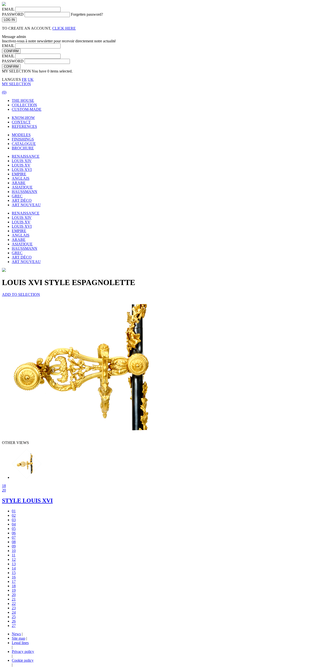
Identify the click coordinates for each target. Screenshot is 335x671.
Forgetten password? (87, 14)
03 (14, 520)
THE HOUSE (23, 100)
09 (14, 546)
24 (14, 612)
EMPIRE (19, 174)
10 (14, 551)
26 (14, 621)
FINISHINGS (23, 139)
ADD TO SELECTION (21, 294)
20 (4, 490)
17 (14, 581)
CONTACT (21, 122)
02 (14, 515)
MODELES (21, 135)
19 (14, 590)
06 (14, 533)
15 (14, 573)
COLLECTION (24, 105)
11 (13, 555)
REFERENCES (24, 126)
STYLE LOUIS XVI (27, 500)
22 (14, 603)
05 (14, 529)
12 (14, 559)
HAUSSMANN (24, 192)
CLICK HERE (64, 28)
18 (4, 486)
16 (14, 577)
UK (31, 79)
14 (14, 568)
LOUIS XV (21, 165)
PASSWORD (13, 14)
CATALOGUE (24, 144)
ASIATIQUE (22, 187)
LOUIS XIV (22, 161)
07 (14, 537)
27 (14, 625)
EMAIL (8, 9)
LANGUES (11, 79)
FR (24, 79)
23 (14, 608)
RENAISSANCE (25, 156)
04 (14, 524)
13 (14, 564)
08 (14, 542)
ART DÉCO (22, 200)
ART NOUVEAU (26, 205)
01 (14, 511)
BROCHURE (23, 148)
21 (14, 599)
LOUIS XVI (22, 170)
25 (14, 617)
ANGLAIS (20, 178)
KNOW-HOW (23, 118)
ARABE (19, 183)
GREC (17, 196)
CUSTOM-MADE (26, 109)
